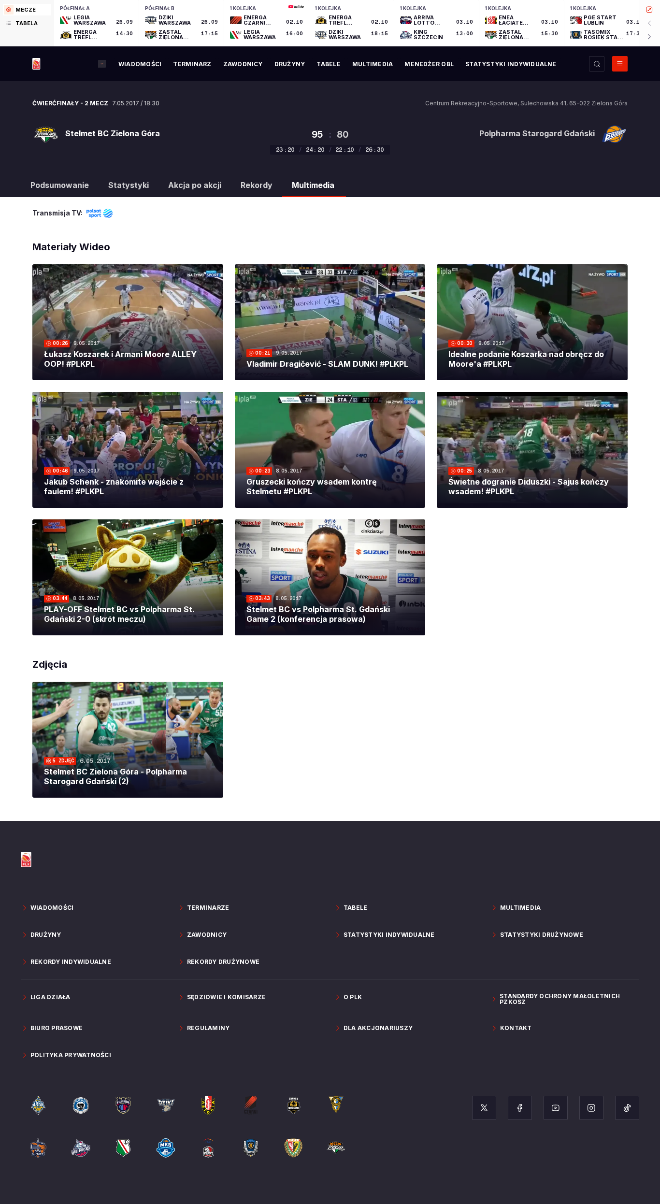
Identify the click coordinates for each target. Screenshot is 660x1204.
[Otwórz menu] (620, 64)
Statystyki (128, 185)
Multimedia (313, 185)
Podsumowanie (59, 185)
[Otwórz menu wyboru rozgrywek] (102, 64)
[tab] (27, 9)
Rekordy (257, 185)
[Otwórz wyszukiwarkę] (596, 64)
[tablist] (27, 23)
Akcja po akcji (194, 185)
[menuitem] (140, 64)
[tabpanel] (357, 23)
